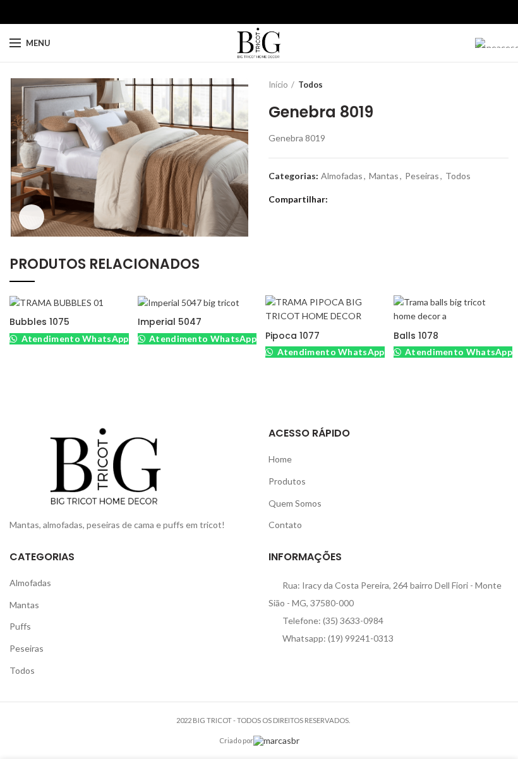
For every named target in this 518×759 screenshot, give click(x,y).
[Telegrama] (288, 12)
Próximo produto (502, 84)
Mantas (384, 176)
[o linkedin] (274, 12)
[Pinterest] (259, 12)
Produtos (287, 481)
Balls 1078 (416, 335)
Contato (285, 524)
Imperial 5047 (170, 321)
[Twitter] (245, 12)
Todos (310, 84)
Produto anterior (477, 84)
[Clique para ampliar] (31, 217)
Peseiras (422, 176)
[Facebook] (230, 12)
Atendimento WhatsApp (73, 338)
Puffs (20, 626)
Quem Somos (295, 503)
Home (280, 459)
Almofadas (342, 176)
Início (278, 84)
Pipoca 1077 (292, 335)
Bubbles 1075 (39, 321)
